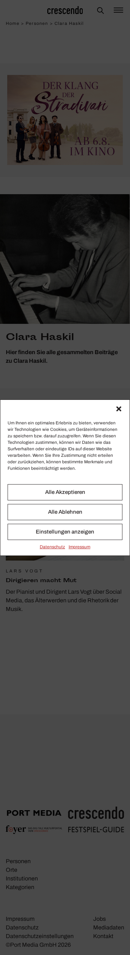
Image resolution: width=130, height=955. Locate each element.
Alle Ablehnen (65, 512)
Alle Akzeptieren (65, 492)
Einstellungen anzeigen (65, 532)
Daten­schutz (52, 546)
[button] (118, 408)
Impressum (79, 546)
